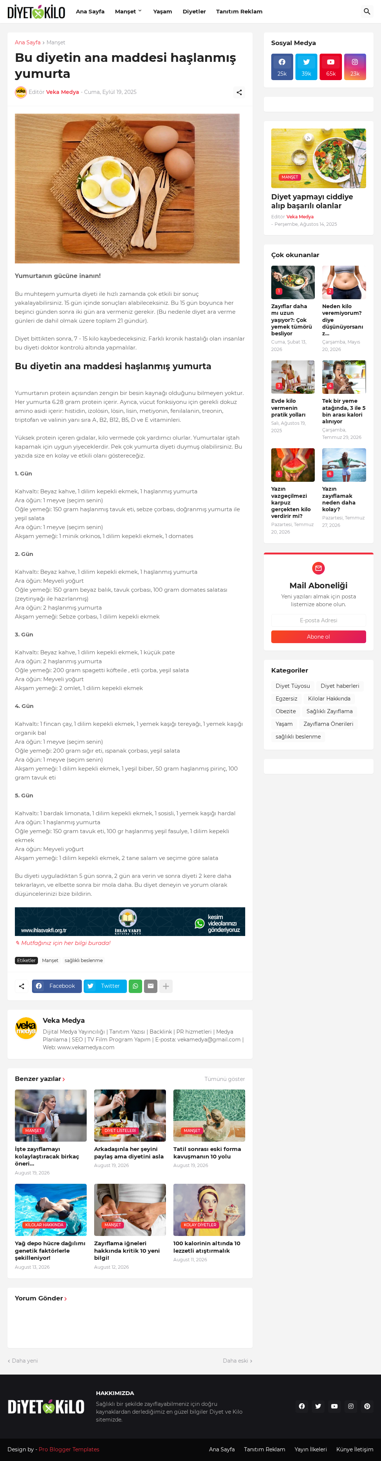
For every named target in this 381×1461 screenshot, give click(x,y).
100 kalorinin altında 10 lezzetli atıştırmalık (206, 1247)
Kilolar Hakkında (329, 698)
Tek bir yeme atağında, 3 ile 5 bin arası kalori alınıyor (343, 411)
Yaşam (162, 11)
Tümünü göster (225, 1079)
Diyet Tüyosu (293, 686)
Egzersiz (286, 698)
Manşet (125, 11)
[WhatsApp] (135, 986)
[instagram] (351, 1406)
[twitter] (318, 1406)
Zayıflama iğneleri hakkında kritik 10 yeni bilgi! (127, 1250)
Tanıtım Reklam (239, 11)
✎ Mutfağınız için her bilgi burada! (63, 942)
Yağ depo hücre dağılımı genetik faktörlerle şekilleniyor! (50, 1250)
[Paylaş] (239, 92)
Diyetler (194, 11)
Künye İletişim (355, 1449)
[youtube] (334, 1406)
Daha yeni (25, 1360)
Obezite (286, 711)
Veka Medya (64, 1020)
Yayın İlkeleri (311, 1449)
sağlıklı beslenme (84, 960)
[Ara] (367, 11)
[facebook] (301, 1406)
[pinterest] (367, 1406)
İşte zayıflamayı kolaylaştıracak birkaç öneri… (47, 1156)
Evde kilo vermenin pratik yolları (288, 408)
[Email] (150, 986)
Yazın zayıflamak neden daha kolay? (339, 499)
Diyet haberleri (340, 686)
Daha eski (235, 1360)
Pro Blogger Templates (69, 1449)
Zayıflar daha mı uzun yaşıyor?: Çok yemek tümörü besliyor (291, 320)
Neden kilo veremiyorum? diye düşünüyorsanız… (342, 320)
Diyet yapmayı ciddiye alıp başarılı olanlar (312, 202)
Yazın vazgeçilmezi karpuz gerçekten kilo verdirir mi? (291, 502)
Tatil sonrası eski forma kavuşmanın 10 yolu (207, 1152)
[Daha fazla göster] (166, 986)
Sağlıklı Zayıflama (330, 711)
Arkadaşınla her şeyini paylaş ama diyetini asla (129, 1152)
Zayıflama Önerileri (328, 724)
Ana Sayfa (90, 11)
